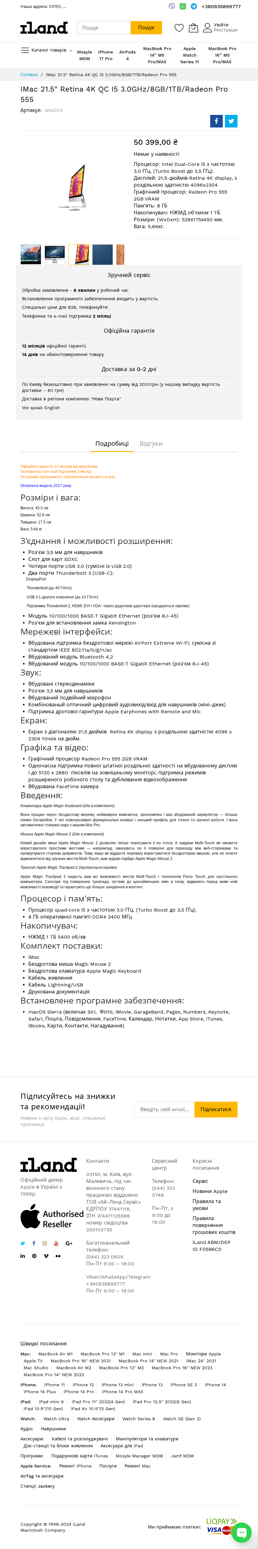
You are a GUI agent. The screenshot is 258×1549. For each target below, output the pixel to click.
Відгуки (151, 443)
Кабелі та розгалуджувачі (80, 1438)
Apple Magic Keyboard (61, 806)
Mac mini (142, 1353)
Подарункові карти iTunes (79, 1455)
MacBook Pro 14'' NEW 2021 (148, 1360)
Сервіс (200, 1181)
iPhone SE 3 (184, 1384)
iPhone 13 (152, 1384)
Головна (29, 74)
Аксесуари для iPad (122, 1445)
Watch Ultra (56, 1418)
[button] (30, 254)
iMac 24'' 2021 (201, 1360)
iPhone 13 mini (118, 1384)
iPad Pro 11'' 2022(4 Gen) (98, 1401)
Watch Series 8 (138, 1418)
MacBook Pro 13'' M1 (103, 1353)
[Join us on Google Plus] (69, 1244)
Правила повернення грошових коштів (214, 1225)
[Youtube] (56, 1244)
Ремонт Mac (138, 1465)
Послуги (108, 1465)
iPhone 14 (215, 1384)
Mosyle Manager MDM (139, 1455)
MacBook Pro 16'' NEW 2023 (182, 1367)
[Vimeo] (46, 1256)
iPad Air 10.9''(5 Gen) (93, 1408)
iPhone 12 (83, 1384)
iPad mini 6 (51, 1401)
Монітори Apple (203, 1353)
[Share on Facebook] (216, 121)
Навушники (53, 1428)
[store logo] (44, 28)
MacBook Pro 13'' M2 (121, 1367)
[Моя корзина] (193, 27)
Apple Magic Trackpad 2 (57, 867)
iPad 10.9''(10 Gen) (43, 1408)
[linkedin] (22, 1257)
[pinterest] (34, 1257)
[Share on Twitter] (231, 121)
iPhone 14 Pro (79, 1391)
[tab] (112, 443)
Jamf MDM (182, 1455)
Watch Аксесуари (96, 1418)
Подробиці (112, 443)
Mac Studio (36, 1367)
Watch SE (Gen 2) (182, 1418)
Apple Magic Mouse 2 (52, 834)
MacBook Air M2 (73, 1367)
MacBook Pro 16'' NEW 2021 (81, 1360)
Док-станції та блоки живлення (58, 1445)
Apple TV (33, 1360)
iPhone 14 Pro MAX (122, 1391)
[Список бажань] (179, 27)
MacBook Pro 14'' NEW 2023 (54, 1374)
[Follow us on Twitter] (22, 1244)
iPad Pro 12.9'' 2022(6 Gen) (162, 1401)
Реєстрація (226, 29)
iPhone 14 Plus (40, 1391)
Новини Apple (210, 1191)
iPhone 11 (54, 1384)
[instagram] (44, 1244)
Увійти (221, 24)
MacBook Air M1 (55, 1353)
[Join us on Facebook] (33, 1244)
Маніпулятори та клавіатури (147, 1438)
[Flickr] (58, 1256)
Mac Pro (169, 1353)
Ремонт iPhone (75, 1465)
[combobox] (104, 27)
